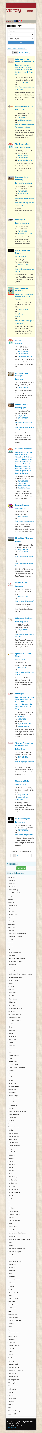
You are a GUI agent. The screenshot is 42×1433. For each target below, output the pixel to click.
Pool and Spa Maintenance (16, 1249)
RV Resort (11, 1286)
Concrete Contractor (14, 1014)
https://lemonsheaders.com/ (24, 521)
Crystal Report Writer (14, 1021)
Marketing (11, 1164)
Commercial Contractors (15, 1008)
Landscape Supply (23, 452)
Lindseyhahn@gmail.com (23, 422)
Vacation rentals (13, 1364)
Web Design (12, 1373)
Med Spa (11, 1170)
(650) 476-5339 (23, 549)
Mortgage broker (13, 1189)
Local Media (12, 1152)
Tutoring (11, 1361)
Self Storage (12, 1308)
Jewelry (10, 1130)
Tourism (10, 1355)
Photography (21, 408)
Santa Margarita (13, 1305)
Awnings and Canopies (15, 936)
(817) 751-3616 (23, 82)
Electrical (11, 1043)
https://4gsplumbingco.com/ (24, 601)
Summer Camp (13, 1336)
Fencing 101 (20, 220)
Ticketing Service (13, 1345)
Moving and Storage (14, 1192)
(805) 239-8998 (23, 516)
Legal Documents (13, 1139)
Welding (10, 1392)
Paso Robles (26, 147)
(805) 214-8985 (23, 118)
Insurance (11, 1124)
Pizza (10, 1242)
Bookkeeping (12, 964)
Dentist (10, 1024)
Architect (11, 902)
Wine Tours (11, 1401)
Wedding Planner (13, 1376)
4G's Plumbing (21, 583)
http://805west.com (24, 488)
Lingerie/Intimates (14, 1146)
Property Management (15, 1261)
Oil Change (21, 659)
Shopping (20, 379)
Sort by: (19, 48)
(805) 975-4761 (23, 483)
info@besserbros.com (25, 120)
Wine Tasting (12, 1398)
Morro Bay (11, 1186)
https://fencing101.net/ (25, 233)
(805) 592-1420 (23, 309)
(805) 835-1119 (22, 667)
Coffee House (12, 1005)
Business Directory (14, 971)
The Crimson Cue (22, 144)
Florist (10, 1074)
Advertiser (11, 883)
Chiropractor (12, 993)
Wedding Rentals (13, 1380)
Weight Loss (12, 1389)
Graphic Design (13, 1096)
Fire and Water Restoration (16, 1068)
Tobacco (10, 1351)
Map (27, 52)
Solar (10, 1327)
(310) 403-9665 (23, 193)
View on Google (11, 1427)
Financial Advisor (13, 1064)
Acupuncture (12, 880)
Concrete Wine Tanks (14, 1018)
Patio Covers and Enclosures (17, 1233)
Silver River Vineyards (24, 538)
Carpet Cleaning (13, 980)
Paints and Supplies (14, 1220)
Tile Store (11, 1348)
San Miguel (11, 1302)
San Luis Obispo (22, 297)
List (16, 52)
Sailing (10, 1289)
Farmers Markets (13, 1055)
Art (9, 908)
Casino (10, 983)
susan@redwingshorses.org (24, 198)
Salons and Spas (13, 1292)
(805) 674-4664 (23, 155)
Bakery (10, 943)
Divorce (26, 704)
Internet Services (13, 1127)
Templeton (26, 70)
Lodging (11, 1158)
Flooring (11, 1071)
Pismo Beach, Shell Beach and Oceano (24, 699)
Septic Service (12, 1314)
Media (10, 1174)
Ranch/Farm (12, 1267)
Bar (18, 147)
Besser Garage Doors (24, 106)
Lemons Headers (22, 505)
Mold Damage (12, 1183)
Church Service (12, 999)
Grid (21, 52)
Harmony (11, 1108)
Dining (10, 1027)
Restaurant (11, 1277)
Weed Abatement (13, 1386)
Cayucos (24, 473)
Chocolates (11, 996)
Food (10, 1077)
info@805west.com (24, 486)
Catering (11, 986)
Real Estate (21, 749)
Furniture (11, 1080)
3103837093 (22, 719)
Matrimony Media (22, 781)
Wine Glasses (12, 1395)
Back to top (29, 1421)
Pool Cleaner (12, 1255)
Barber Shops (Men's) (24, 65)
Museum (11, 1195)
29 (27, 855)
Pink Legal (19, 694)
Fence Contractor (23, 223)
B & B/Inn (11, 940)
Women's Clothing (14, 1411)
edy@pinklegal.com (24, 724)
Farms (10, 1058)
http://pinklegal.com (24, 726)
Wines (10, 1408)
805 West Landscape (23, 449)
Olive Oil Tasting (13, 1211)
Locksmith (11, 1155)
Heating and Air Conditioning (17, 1111)
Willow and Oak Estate (24, 618)
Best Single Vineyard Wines (16, 958)
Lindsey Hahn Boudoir (24, 404)
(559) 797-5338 (23, 795)
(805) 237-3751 (23, 191)
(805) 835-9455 (23, 629)
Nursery (10, 1205)
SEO (9, 1311)
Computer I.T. (12, 1011)
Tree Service (21, 256)
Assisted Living (12, 915)
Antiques (18, 340)
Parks (10, 1224)
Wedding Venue (22, 622)
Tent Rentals (12, 1342)
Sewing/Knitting (13, 1317)
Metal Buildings (13, 1177)
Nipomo (10, 1202)
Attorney (11, 921)
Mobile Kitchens (13, 1180)
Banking (10, 946)
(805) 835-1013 (23, 264)
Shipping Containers (14, 1320)
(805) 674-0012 (23, 231)
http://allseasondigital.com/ (24, 835)
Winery (19, 542)
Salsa (10, 1295)
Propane (11, 1258)
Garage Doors (22, 110)
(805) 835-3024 (23, 596)
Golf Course (11, 1093)
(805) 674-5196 (23, 416)
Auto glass (11, 927)
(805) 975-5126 (23, 351)
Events (10, 1052)
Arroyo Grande (22, 697)
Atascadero (21, 67)
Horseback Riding (13, 1114)
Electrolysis (11, 1046)
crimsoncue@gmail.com (26, 160)
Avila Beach (28, 459)
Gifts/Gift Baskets (13, 1086)
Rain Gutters (12, 1264)
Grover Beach (12, 1102)
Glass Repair (12, 1089)
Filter (9, 48)
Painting (11, 1217)
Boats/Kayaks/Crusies (15, 961)
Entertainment (12, 1049)
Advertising (21, 822)
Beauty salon (12, 955)
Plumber (20, 586)
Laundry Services (13, 1136)
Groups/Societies (13, 1099)
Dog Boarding (12, 1036)
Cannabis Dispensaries (25, 294)
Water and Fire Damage (15, 1370)
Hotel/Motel (12, 1117)
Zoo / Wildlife (12, 1414)
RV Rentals (11, 1283)
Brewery (10, 968)
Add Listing (21, 868)
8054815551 (22, 717)
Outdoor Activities (13, 1214)
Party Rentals (12, 1227)
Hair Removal (12, 1105)
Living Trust (11, 1149)
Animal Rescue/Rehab (24, 183)
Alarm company (13, 890)
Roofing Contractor (14, 1280)
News (10, 1199)
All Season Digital (22, 819)
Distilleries (11, 1030)
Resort (10, 1274)
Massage (11, 1167)
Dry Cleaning (12, 1039)
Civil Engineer (12, 1002)
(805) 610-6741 (23, 757)
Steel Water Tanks (13, 1333)
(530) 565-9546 (23, 158)
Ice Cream (11, 1121)
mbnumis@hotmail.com (25, 356)
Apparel (10, 899)
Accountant (11, 877)
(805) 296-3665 (23, 481)
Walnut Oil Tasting (13, 1367)
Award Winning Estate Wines (17, 933)
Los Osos (11, 1161)
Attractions (11, 924)
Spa (9, 1330)
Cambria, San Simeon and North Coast (20, 974)
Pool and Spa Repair (14, 1252)
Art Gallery (11, 911)
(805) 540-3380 (23, 387)
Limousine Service (13, 1142)
